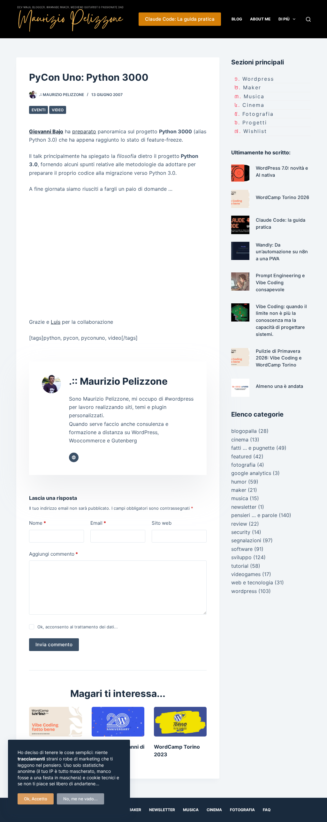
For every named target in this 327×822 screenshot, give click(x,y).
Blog (237, 19)
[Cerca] (308, 19)
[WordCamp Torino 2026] (240, 199)
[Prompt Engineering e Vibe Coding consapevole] (240, 281)
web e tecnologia (252, 582)
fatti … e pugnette (253, 448)
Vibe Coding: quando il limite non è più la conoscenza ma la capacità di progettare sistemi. (281, 320)
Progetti (254, 122)
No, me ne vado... (80, 798)
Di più (284, 19)
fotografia (258, 114)
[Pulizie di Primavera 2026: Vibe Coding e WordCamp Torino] (55, 722)
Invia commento (53, 644)
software (242, 549)
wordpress (258, 79)
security (240, 532)
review (239, 524)
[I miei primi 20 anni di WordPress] (118, 722)
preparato (84, 131)
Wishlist (255, 131)
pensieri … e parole (254, 515)
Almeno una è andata (279, 386)
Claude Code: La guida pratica (180, 19)
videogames (246, 574)
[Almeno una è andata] (240, 388)
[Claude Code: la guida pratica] (240, 225)
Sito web (161, 523)
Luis (55, 322)
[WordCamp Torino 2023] (180, 722)
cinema (253, 105)
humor (239, 481)
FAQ (266, 809)
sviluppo (241, 557)
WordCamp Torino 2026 (282, 197)
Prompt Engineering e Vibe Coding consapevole (280, 283)
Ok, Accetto (35, 798)
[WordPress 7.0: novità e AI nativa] (240, 173)
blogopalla (244, 431)
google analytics (251, 473)
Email (98, 523)
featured (241, 456)
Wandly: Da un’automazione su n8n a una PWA (282, 252)
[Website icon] (74, 457)
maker (252, 87)
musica (254, 96)
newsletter (243, 507)
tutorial (239, 566)
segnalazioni (246, 540)
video (58, 109)
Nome (37, 523)
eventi (38, 109)
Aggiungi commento (53, 554)
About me (260, 19)
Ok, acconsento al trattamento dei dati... (77, 626)
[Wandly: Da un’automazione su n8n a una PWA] (240, 251)
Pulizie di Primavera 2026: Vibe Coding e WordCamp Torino (279, 358)
